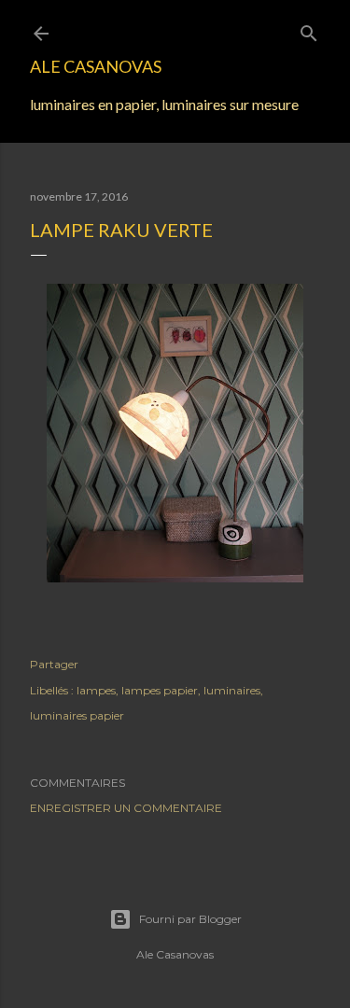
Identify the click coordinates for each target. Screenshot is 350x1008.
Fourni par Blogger (190, 919)
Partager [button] (54, 664)
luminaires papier (77, 715)
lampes (96, 690)
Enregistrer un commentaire (126, 808)
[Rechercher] (309, 29)
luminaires (231, 690)
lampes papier (159, 690)
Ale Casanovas (95, 66)
